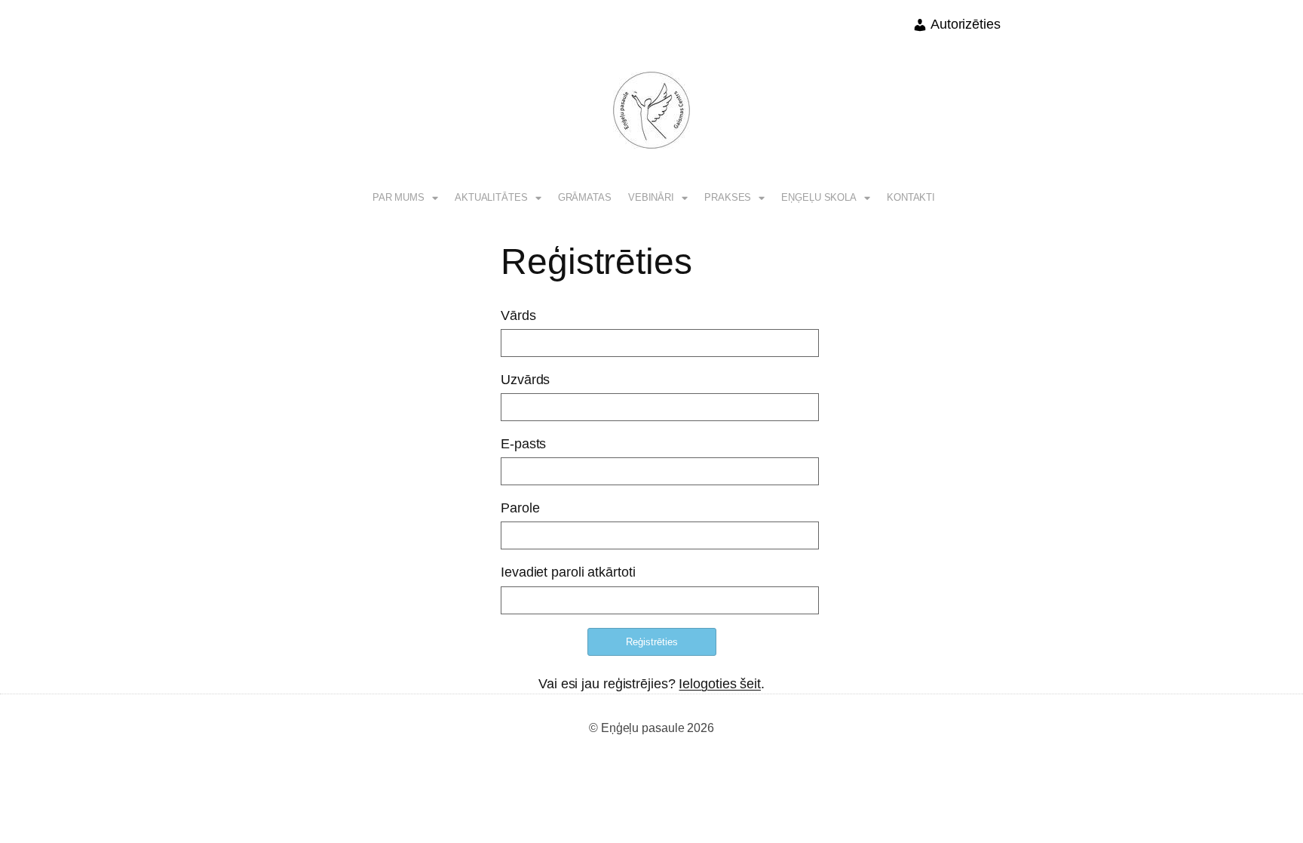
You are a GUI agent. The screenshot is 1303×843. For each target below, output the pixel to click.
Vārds (518, 315)
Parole (520, 507)
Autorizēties (964, 24)
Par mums (399, 197)
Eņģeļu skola (819, 197)
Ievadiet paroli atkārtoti (568, 572)
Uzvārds (525, 379)
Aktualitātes (491, 197)
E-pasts (523, 443)
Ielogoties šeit (720, 683)
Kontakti (911, 197)
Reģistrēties (652, 642)
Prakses (727, 197)
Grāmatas (585, 197)
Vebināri (651, 197)
